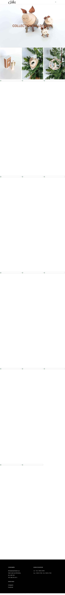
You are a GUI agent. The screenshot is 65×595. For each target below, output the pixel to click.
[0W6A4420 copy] (54, 63)
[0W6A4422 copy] (10, 415)
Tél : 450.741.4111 (12, 577)
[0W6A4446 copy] (54, 223)
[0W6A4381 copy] (54, 319)
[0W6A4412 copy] (32, 127)
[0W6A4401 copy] (10, 319)
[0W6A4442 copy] (54, 127)
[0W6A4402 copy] (10, 127)
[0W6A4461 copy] (32, 223)
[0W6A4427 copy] (10, 512)
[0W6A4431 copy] (32, 415)
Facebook (10, 587)
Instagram (10, 585)
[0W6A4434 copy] (32, 512)
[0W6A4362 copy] (10, 223)
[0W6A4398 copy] (32, 319)
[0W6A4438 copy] (10, 63)
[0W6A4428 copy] (54, 415)
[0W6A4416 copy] (32, 63)
